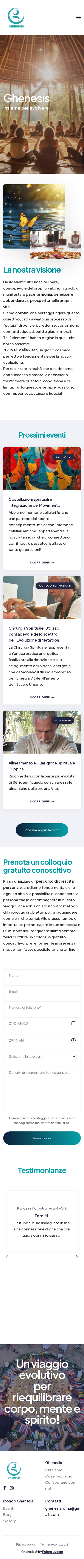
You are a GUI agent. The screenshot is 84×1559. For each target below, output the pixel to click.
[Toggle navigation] (78, 17)
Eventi (8, 1508)
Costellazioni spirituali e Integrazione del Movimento (34, 502)
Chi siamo (54, 1469)
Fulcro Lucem (52, 1551)
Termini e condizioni (54, 1544)
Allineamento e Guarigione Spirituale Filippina (42, 765)
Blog (7, 1514)
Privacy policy (26, 1544)
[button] (7, 1256)
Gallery (9, 1520)
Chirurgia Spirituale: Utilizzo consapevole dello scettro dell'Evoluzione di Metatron (34, 634)
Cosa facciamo (59, 1476)
